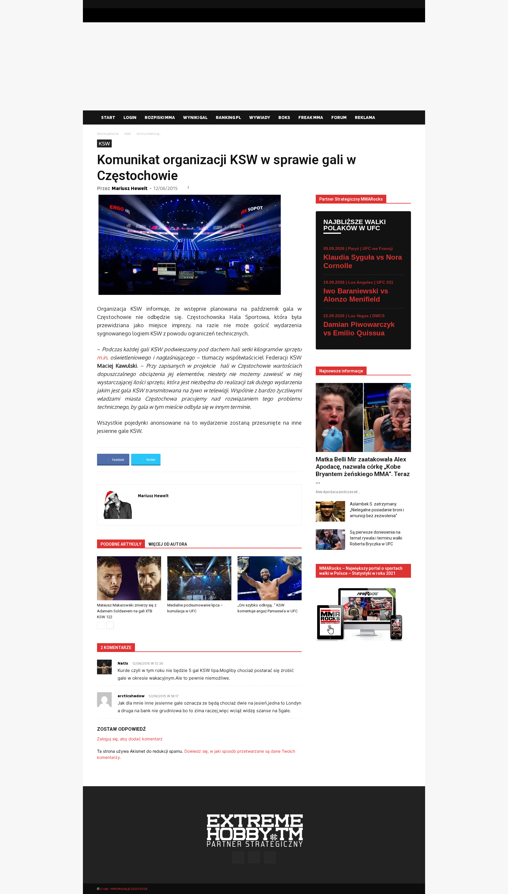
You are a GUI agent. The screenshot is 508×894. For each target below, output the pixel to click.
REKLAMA (365, 117)
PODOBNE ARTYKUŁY (121, 544)
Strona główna (107, 133)
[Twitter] (406, 4)
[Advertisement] (254, 66)
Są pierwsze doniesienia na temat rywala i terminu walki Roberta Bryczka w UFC (376, 538)
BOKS (284, 117)
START (108, 117)
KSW (127, 133)
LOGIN (129, 117)
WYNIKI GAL (195, 117)
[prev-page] (100, 625)
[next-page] (110, 625)
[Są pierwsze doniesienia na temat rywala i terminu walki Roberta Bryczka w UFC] (330, 539)
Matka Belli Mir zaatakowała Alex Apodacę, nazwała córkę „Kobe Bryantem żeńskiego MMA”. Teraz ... (363, 470)
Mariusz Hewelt (130, 188)
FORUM (339, 117)
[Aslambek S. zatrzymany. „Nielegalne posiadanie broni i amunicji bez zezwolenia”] (330, 511)
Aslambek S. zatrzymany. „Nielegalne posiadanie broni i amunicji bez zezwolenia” (377, 510)
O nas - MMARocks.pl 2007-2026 (123, 888)
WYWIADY (259, 117)
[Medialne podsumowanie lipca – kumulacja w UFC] (199, 578)
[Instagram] (397, 4)
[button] (404, 117)
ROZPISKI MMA (160, 117)
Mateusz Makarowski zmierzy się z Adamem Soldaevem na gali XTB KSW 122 (126, 611)
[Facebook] (387, 4)
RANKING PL (228, 117)
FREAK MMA (310, 117)
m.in (102, 357)
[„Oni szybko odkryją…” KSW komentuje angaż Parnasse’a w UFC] (270, 578)
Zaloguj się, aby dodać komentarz (130, 738)
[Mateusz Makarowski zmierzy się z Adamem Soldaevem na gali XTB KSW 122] (129, 578)
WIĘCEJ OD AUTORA (167, 544)
